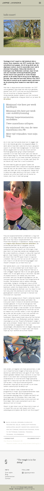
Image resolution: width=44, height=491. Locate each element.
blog (8, 422)
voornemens (19, 434)
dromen (20, 422)
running (21, 432)
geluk (18, 424)
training (29, 432)
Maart (18, 427)
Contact (7, 478)
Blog (6, 474)
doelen (14, 422)
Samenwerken (10, 476)
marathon (26, 427)
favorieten (10, 424)
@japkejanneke (29, 473)
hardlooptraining (28, 424)
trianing (9, 434)
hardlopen (10, 427)
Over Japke (8, 473)
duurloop (28, 422)
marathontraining (26, 429)
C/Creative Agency (29, 489)
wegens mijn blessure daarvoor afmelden (21, 244)
